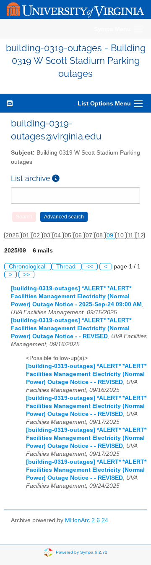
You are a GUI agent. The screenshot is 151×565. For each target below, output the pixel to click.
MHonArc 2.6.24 (86, 520)
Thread (66, 266)
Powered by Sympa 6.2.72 (81, 551)
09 (111, 235)
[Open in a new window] (56, 178)
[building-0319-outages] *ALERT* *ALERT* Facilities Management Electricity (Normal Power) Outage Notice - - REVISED (71, 328)
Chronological (28, 266)
